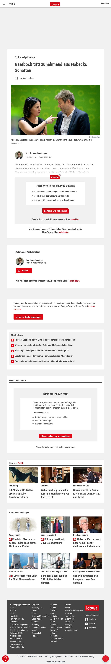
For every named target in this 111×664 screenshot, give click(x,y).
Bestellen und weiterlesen (55, 211)
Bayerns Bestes (16, 641)
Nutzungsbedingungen (53, 656)
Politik (11, 3)
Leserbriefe (14, 622)
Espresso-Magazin (17, 647)
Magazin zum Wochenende (20, 627)
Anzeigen (68, 624)
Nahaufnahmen (56, 627)
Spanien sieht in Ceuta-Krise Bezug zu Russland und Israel (86, 493)
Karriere (13, 613)
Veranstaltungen (71, 630)
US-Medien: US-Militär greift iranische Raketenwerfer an (21, 493)
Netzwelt (53, 641)
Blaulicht (53, 610)
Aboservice (69, 613)
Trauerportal (69, 622)
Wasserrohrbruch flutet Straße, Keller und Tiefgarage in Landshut (43, 345)
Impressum (21, 656)
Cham (34, 613)
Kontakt (13, 610)
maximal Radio (15, 636)
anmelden (74, 219)
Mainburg (35, 624)
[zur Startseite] (93, 607)
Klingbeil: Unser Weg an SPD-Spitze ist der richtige (54, 579)
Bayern (53, 607)
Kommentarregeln (17, 619)
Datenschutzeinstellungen (55, 661)
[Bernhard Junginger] (19, 155)
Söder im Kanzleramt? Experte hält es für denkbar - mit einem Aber (87, 543)
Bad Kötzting (37, 619)
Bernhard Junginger (38, 153)
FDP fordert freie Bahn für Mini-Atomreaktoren (23, 577)
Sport (52, 613)
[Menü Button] (4, 4)
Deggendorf (36, 633)
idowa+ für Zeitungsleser (74, 610)
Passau (34, 636)
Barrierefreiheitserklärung (84, 656)
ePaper (67, 607)
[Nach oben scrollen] (105, 658)
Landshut (35, 610)
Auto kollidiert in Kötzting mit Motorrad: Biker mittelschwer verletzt (44, 361)
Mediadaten (68, 656)
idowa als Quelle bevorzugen (28, 317)
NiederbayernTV (16, 639)
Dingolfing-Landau (39, 627)
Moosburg (36, 630)
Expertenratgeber (16, 644)
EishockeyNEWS (16, 633)
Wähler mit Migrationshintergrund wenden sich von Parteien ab (55, 493)
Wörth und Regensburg (40, 616)
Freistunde (54, 624)
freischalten (64, 232)
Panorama (54, 636)
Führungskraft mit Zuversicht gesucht (52, 541)
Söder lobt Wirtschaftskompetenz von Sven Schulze (86, 579)
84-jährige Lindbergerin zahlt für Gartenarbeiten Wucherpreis (41, 350)
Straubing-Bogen (38, 607)
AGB (40, 656)
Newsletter (14, 616)
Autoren (13, 607)
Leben (52, 633)
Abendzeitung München (19, 630)
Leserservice (69, 616)
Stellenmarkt (69, 619)
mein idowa (75, 281)
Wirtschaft (54, 630)
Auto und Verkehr (56, 639)
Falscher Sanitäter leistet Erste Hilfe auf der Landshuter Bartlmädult (45, 340)
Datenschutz (32, 656)
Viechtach (35, 622)
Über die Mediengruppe (19, 624)
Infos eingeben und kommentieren (55, 436)
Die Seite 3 (54, 616)
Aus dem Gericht (56, 619)
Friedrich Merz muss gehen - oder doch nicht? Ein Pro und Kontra (22, 543)
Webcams (68, 627)
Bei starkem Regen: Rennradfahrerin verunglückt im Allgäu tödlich (44, 356)
